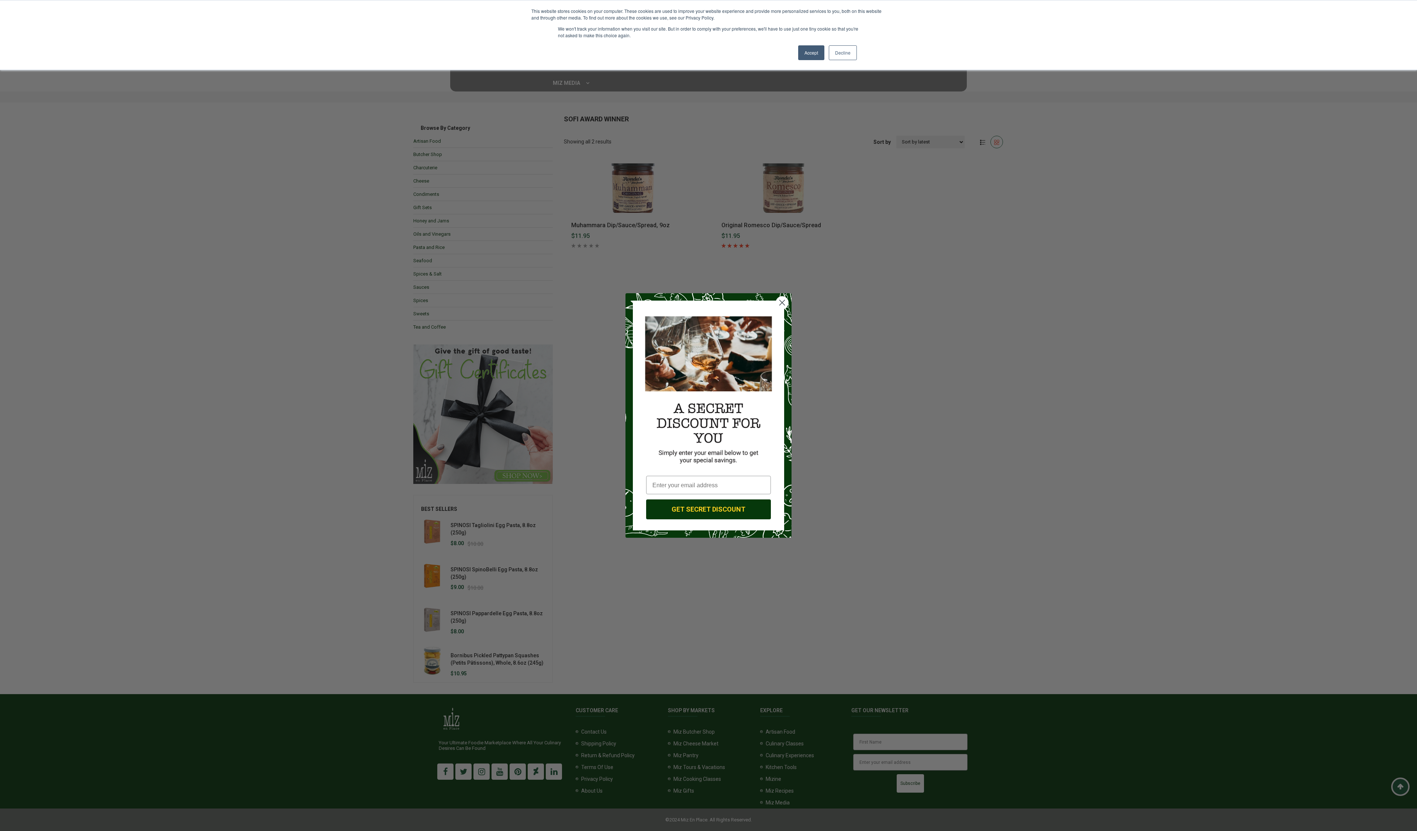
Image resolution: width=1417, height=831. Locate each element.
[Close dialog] (782, 302)
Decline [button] (843, 52)
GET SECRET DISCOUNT (708, 509)
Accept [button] (811, 52)
